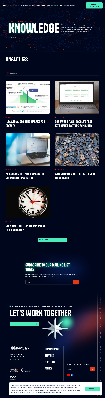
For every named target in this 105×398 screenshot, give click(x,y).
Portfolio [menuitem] (50, 362)
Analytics (12, 117)
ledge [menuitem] (58, 5)
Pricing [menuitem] (66, 5)
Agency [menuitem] (72, 5)
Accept (91, 389)
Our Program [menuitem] (40, 5)
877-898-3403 (15, 360)
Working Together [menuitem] (27, 5)
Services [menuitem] (49, 5)
